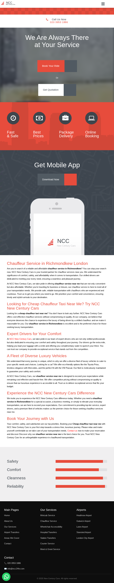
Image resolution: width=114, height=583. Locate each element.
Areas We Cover (11, 538)
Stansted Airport (83, 532)
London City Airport (85, 538)
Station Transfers (48, 538)
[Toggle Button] (103, 4)
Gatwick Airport (83, 521)
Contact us (72, 431)
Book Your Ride (50, 66)
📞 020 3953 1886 (12, 563)
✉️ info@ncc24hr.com (14, 568)
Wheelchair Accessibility (51, 527)
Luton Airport (82, 527)
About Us (8, 521)
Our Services (10, 527)
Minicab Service (47, 515)
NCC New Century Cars (20, 339)
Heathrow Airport (84, 515)
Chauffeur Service (48, 521)
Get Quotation (51, 89)
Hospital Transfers (48, 532)
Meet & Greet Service (50, 549)
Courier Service (47, 543)
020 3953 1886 (59, 22)
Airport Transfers (11, 532)
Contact (7, 543)
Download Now (50, 179)
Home (7, 515)
